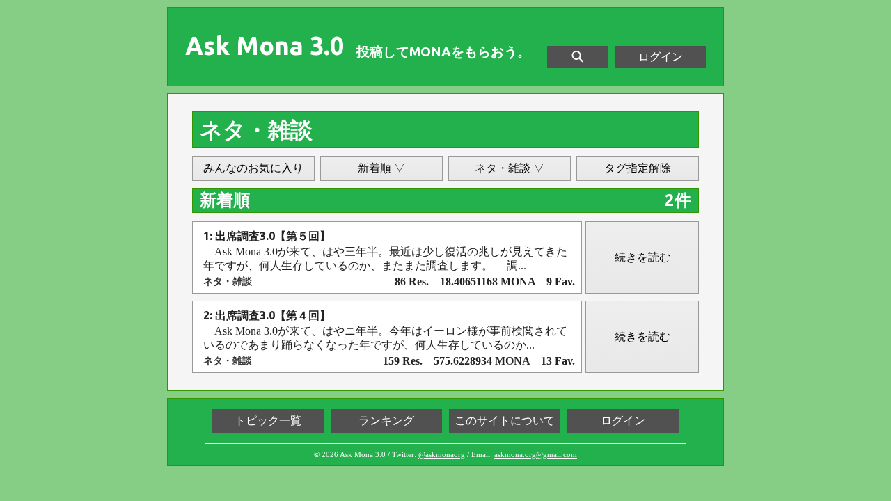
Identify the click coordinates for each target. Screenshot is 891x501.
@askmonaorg (441, 454)
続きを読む (642, 257)
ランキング (386, 421)
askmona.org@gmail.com (535, 454)
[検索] (577, 57)
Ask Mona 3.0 (264, 46)
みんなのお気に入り (253, 168)
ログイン (660, 57)
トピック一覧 (268, 421)
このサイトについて (505, 421)
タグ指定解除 (637, 168)
